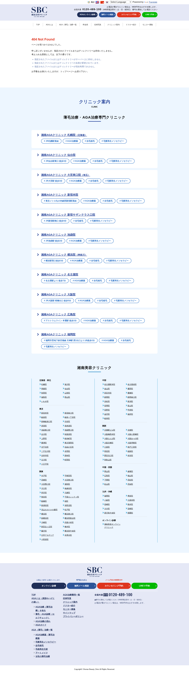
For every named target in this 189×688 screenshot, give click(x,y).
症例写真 (97, 25)
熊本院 (130, 504)
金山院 (107, 389)
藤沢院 (44, 531)
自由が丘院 (69, 447)
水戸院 (44, 476)
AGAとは (49, 25)
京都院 (130, 430)
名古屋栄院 (132, 384)
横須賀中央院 (70, 531)
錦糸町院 (68, 438)
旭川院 (67, 384)
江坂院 (107, 447)
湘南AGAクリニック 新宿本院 (59, 194)
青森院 (44, 389)
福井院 (130, 414)
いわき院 (44, 401)
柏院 (66, 501)
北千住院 (44, 447)
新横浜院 (44, 518)
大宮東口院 (69, 480)
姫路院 (130, 451)
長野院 (107, 410)
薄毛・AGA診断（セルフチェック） (45, 616)
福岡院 (107, 496)
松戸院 (67, 510)
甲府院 (130, 410)
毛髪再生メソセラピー (45, 642)
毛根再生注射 (41, 649)
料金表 (85, 25)
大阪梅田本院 (109, 434)
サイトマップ (69, 613)
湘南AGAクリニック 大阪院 (58, 294)
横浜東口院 (69, 514)
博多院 (130, 496)
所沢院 (44, 493)
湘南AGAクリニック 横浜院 (64, 254)
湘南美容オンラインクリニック (112, 525)
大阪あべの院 (133, 438)
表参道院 (68, 426)
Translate (153, 2)
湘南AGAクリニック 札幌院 (64, 134)
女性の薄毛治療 (42, 656)
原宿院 (44, 426)
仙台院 (67, 389)
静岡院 (107, 397)
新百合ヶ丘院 (46, 527)
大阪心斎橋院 (133, 434)
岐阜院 (107, 418)
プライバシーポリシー (73, 616)
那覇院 (130, 513)
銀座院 (44, 417)
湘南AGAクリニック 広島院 (58, 314)
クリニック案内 (113, 25)
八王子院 (44, 464)
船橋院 (44, 501)
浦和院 (67, 484)
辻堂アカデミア (47, 535)
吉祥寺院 (44, 456)
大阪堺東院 (132, 443)
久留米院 (131, 500)
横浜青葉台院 (70, 518)
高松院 (130, 480)
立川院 (44, 460)
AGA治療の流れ (42, 621)
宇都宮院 (68, 476)
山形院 (67, 393)
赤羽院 (67, 451)
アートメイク (41, 653)
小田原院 (44, 539)
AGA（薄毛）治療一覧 (68, 25)
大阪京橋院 (108, 443)
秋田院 (44, 393)
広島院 (107, 476)
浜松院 (107, 401)
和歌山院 (107, 460)
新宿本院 (44, 413)
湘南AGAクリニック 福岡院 (58, 334)
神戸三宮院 (132, 447)
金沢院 (107, 414)
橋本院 (67, 527)
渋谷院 (67, 421)
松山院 (107, 484)
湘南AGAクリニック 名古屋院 (59, 274)
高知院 (130, 484)
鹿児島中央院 (109, 513)
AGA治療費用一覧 (71, 595)
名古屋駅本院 (109, 384)
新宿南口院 (69, 413)
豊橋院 (130, 393)
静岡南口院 (132, 397)
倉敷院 (130, 471)
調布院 (67, 456)
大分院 (107, 509)
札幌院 (44, 384)
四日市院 (107, 393)
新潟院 (130, 401)
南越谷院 (68, 488)
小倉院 (107, 500)
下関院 (107, 480)
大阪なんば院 (109, 438)
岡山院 (107, 471)
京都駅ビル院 (109, 430)
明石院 (107, 451)
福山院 (130, 476)
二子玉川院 (45, 451)
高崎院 (44, 480)
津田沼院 (68, 505)
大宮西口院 (45, 484)
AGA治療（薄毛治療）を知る (43, 609)
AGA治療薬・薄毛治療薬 (45, 636)
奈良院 (130, 456)
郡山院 (67, 397)
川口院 (44, 488)
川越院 (67, 493)
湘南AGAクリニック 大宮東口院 (65, 174)
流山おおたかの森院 (49, 510)
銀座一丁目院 (70, 417)
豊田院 (130, 389)
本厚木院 (68, 535)
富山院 (130, 406)
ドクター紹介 (131, 25)
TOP (38, 25)
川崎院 (44, 522)
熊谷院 (44, 497)
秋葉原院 (68, 434)
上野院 (44, 438)
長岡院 (107, 406)
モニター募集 (147, 25)
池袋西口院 (69, 430)
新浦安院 (44, 505)
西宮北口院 (108, 456)
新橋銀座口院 (46, 421)
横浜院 (44, 514)
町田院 (67, 460)
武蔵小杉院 (69, 522)
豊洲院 (44, 443)
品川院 (44, 434)
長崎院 (107, 504)
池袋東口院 (45, 430)
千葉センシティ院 (72, 497)
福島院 (44, 397)
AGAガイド (40, 625)
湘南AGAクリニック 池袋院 (58, 234)
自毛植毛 (39, 645)
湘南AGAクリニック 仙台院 (58, 154)
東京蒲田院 (69, 443)
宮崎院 (130, 509)
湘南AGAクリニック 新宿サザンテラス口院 (68, 214)
